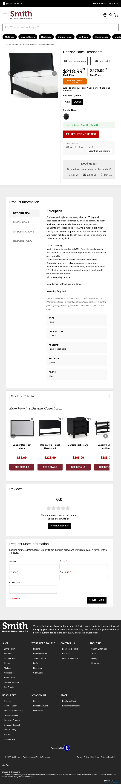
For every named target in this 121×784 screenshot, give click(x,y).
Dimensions (21, 222)
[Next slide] (105, 436)
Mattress (9, 37)
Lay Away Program (12, 720)
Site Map (95, 757)
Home (8, 45)
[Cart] (116, 15)
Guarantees (38, 673)
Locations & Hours (70, 649)
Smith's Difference (99, 649)
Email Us (91, 175)
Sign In (36, 701)
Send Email (97, 600)
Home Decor (101, 37)
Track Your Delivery (105, 4)
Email (63, 561)
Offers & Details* (108, 757)
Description (22, 213)
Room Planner (10, 706)
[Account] (110, 15)
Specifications (23, 231)
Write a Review (59, 525)
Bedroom (83, 37)
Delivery (7, 701)
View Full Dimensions (99, 151)
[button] (5, 15)
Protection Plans (40, 654)
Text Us (107, 175)
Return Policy (23, 240)
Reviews (95, 663)
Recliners (46, 37)
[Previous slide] (13, 436)
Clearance (8, 663)
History (94, 658)
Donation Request (12, 725)
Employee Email (69, 701)
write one (66, 518)
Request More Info (83, 134)
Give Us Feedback (70, 658)
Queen (77, 101)
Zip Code (65, 572)
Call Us (74, 175)
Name (13, 561)
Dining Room (65, 37)
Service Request (11, 715)
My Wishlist (38, 711)
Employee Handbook (71, 706)
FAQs (35, 663)
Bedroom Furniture (21, 45)
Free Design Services (13, 711)
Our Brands (9, 687)
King (67, 101)
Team (93, 654)
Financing (37, 668)
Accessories (9, 673)
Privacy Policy (10, 730)
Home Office (9, 678)
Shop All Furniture (11, 682)
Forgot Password (40, 706)
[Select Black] (66, 116)
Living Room (28, 37)
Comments (16, 582)
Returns (36, 649)
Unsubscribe (9, 739)
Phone (13, 572)
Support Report (39, 658)
